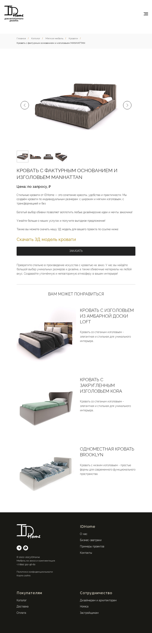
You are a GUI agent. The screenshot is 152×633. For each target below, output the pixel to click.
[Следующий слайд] (127, 105)
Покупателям (29, 593)
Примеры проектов (92, 546)
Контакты (86, 552)
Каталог (35, 38)
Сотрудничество (96, 593)
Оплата (21, 612)
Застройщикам (89, 612)
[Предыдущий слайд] (25, 105)
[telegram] (19, 547)
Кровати (73, 38)
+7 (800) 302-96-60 (26, 564)
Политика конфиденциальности (35, 571)
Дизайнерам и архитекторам (98, 600)
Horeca (84, 606)
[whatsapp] (25, 547)
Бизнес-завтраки (91, 540)
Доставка (22, 606)
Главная (21, 38)
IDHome (87, 526)
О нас (83, 534)
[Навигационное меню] (146, 13)
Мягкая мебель (54, 38)
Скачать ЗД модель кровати (46, 239)
